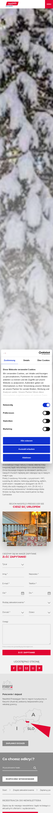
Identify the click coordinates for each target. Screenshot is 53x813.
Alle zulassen (27, 441)
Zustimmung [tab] (9, 360)
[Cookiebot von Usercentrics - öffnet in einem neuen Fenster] (39, 353)
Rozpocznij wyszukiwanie (20, 779)
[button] (14, 668)
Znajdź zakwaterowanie (23, 790)
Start (4, 790)
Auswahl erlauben (26, 449)
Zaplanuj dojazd (15, 743)
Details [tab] (26, 360)
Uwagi (5, 621)
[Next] (49, 541)
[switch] (46, 413)
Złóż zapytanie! (26, 652)
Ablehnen (26, 458)
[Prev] (4, 541)
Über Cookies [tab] (43, 360)
